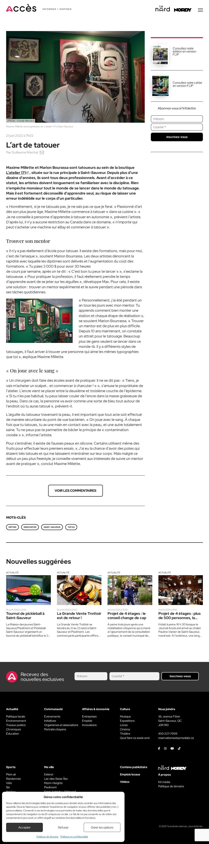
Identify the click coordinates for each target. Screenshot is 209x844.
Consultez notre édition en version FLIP (184, 51)
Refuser (63, 827)
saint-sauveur (52, 527)
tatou (71, 527)
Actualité (12, 572)
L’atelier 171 (16, 172)
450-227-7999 (167, 733)
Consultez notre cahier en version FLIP (187, 84)
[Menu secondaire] (200, 10)
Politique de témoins (47, 836)
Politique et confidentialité (74, 836)
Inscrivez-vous (177, 137)
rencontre (30, 527)
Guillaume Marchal (25, 152)
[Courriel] (42, 152)
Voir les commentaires (75, 490)
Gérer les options (102, 827)
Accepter (24, 827)
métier (12, 527)
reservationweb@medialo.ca (176, 738)
